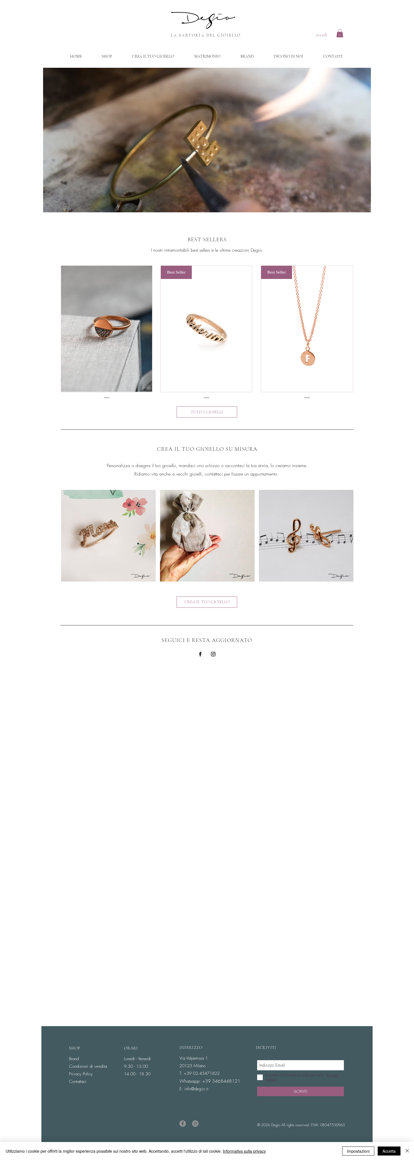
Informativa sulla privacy (244, 1151)
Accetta (389, 1151)
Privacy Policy (81, 1074)
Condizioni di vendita (88, 1066)
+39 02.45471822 (202, 1073)
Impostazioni (358, 1151)
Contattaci (77, 1081)
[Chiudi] (407, 1151)
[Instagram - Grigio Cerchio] (195, 1123)
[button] (339, 33)
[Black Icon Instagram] (213, 654)
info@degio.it (196, 1089)
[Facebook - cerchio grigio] (182, 1123)
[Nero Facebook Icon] (200, 654)
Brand (74, 1059)
